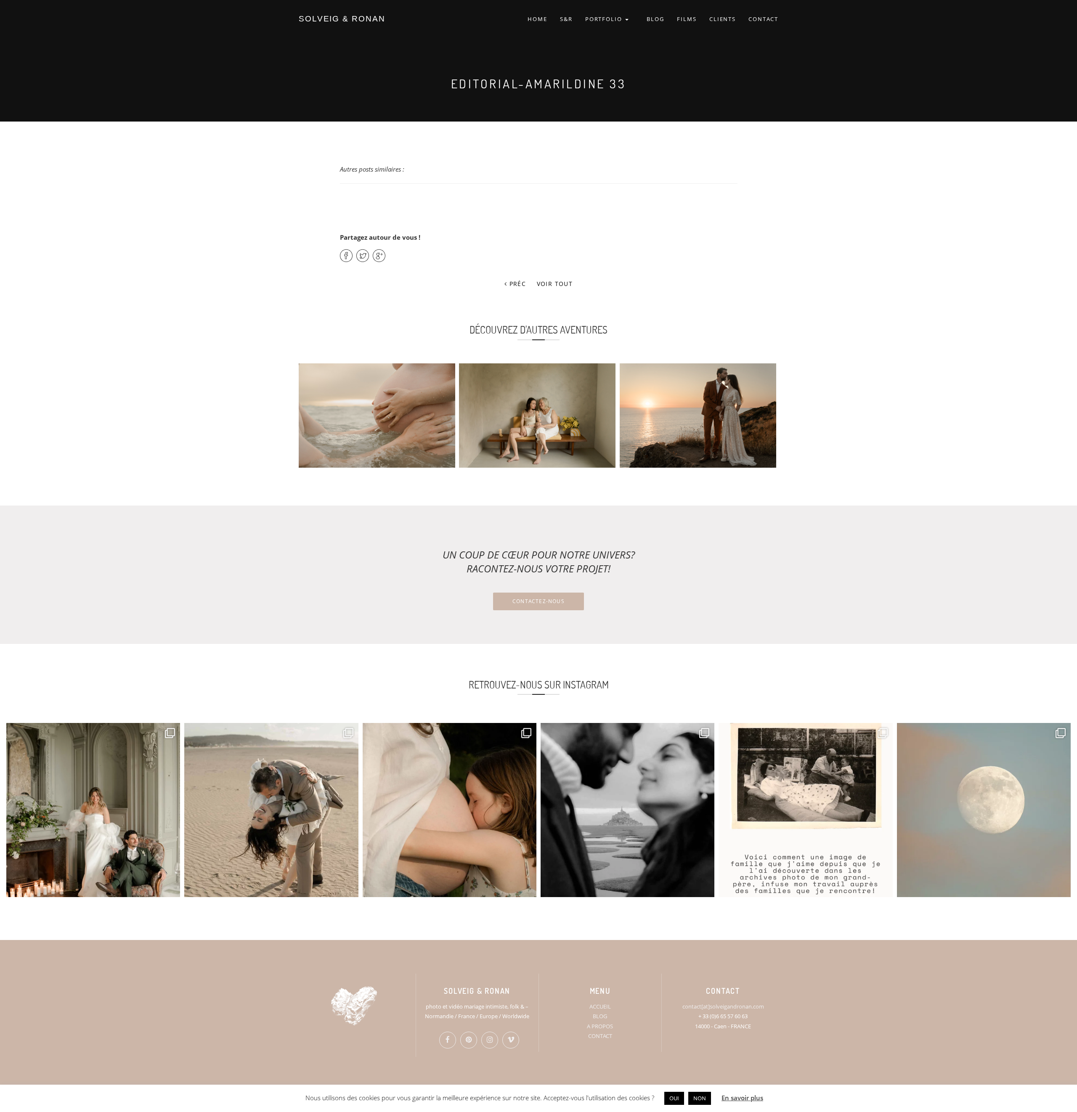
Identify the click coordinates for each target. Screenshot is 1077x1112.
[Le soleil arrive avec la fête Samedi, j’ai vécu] (271, 810)
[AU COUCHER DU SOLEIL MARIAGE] (698, 415)
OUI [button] (674, 1098)
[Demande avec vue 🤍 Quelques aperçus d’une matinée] (627, 810)
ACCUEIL (600, 1006)
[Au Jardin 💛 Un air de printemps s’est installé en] (449, 810)
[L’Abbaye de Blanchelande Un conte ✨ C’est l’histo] (93, 810)
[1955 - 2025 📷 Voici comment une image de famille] (805, 810)
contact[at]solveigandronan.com (723, 1006)
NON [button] (699, 1098)
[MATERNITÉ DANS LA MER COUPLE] (377, 415)
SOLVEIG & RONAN (342, 18)
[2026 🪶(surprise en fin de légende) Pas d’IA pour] (984, 810)
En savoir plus (742, 1097)
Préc (516, 284)
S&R (566, 19)
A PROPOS (600, 1026)
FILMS (687, 19)
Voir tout (555, 284)
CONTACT (763, 19)
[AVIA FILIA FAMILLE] (537, 415)
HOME (537, 19)
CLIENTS (722, 19)
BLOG (655, 19)
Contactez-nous (538, 601)
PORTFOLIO (605, 19)
